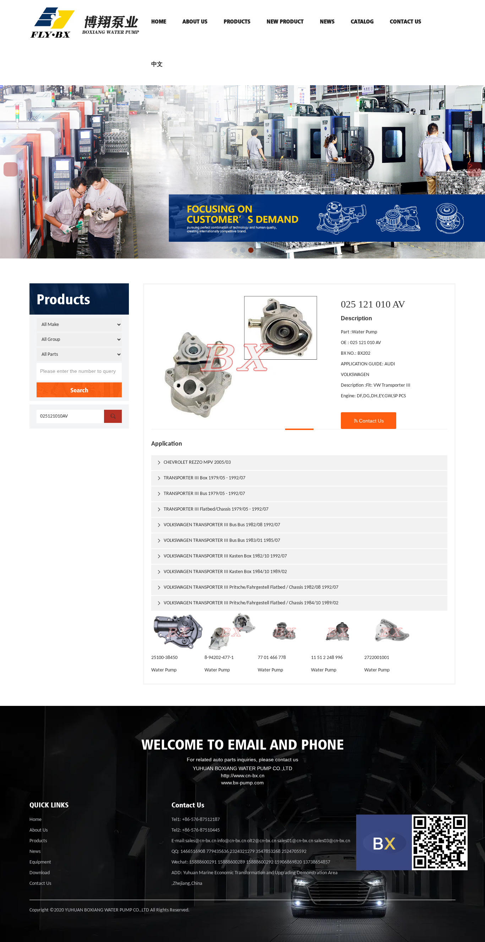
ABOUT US (194, 21)
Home (35, 819)
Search (79, 390)
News (327, 21)
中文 (157, 63)
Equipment (40, 862)
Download (39, 873)
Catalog (362, 21)
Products (38, 841)
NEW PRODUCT (285, 21)
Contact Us (368, 421)
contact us (405, 21)
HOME (158, 21)
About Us (38, 830)
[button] (234, 250)
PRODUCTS (237, 21)
